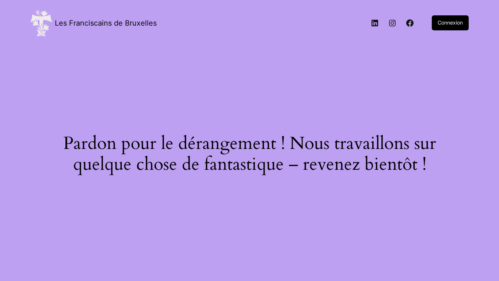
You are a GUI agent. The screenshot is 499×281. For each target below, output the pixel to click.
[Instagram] (392, 23)
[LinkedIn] (374, 23)
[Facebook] (409, 23)
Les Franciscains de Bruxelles (106, 23)
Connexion (450, 22)
